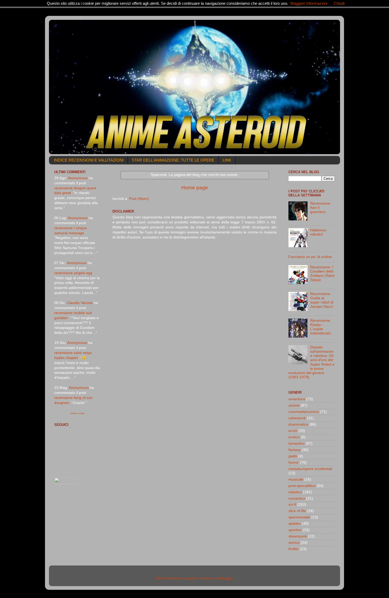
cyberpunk (297, 418)
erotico (294, 437)
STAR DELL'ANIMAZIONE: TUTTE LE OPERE (173, 160)
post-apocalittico (302, 486)
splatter (294, 524)
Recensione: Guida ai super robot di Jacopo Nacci (321, 300)
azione (294, 405)
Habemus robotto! (318, 232)
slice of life (297, 511)
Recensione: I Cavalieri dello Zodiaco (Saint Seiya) (322, 273)
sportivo (295, 530)
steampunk (297, 536)
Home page (194, 187)
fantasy (294, 450)
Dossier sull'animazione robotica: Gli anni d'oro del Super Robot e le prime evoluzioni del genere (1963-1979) (311, 362)
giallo (292, 456)
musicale (295, 479)
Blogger (226, 578)
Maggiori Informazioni (308, 3)
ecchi (292, 431)
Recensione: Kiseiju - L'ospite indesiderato (320, 327)
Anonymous (78, 178)
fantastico (296, 443)
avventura (296, 399)
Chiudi (339, 3)
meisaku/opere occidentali (310, 469)
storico (294, 543)
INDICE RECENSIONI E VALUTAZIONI (89, 160)
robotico (295, 492)
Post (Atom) (139, 199)
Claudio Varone (80, 303)
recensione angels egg (73, 273)
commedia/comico (303, 412)
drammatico (298, 424)
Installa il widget (77, 413)
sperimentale (299, 517)
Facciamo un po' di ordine (310, 257)
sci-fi (292, 505)
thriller (293, 549)
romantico (296, 498)
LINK (227, 160)
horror (293, 462)
